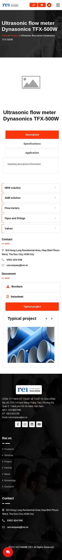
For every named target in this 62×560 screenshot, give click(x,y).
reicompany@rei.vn (17, 265)
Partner (8, 467)
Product (14, 35)
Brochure (17, 286)
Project (8, 461)
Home (5, 35)
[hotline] (33, 5)
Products (9, 449)
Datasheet (17, 296)
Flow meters (12, 208)
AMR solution (12, 197)
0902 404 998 (14, 259)
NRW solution (13, 187)
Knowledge (10, 480)
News (7, 474)
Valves (9, 228)
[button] (46, 318)
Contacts (9, 486)
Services (8, 455)
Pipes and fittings (15, 218)
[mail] (42, 5)
